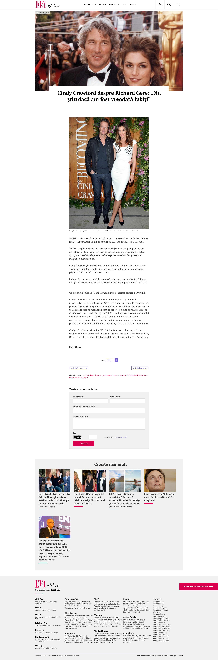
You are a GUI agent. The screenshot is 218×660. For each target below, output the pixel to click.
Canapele (141, 622)
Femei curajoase (136, 628)
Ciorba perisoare (129, 610)
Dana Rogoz (87, 620)
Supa (135, 604)
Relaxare (118, 634)
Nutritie (105, 638)
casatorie (111, 375)
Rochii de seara (105, 602)
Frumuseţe (70, 633)
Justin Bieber (74, 624)
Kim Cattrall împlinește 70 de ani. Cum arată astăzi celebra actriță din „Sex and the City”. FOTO (89, 498)
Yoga (96, 636)
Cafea (131, 604)
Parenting (127, 626)
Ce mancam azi (134, 612)
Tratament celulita (72, 642)
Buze (73, 640)
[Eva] (42, 2)
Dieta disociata (99, 640)
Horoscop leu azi (159, 634)
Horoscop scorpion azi (161, 626)
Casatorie (84, 604)
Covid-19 (141, 640)
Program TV (69, 626)
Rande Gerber (74, 377)
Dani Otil (68, 622)
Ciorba (137, 602)
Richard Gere (143, 375)
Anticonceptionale (101, 622)
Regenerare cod (121, 437)
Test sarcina (113, 622)
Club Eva (39, 599)
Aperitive (126, 608)
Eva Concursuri (42, 637)
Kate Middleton (83, 616)
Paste (133, 602)
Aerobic (110, 636)
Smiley (74, 622)
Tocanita (126, 606)
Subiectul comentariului (84, 406)
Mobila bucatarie (129, 620)
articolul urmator (140, 368)
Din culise (127, 636)
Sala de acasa (108, 642)
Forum (133, 4)
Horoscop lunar (158, 614)
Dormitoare (127, 624)
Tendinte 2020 (99, 610)
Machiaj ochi (87, 640)
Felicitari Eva (41, 623)
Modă (96, 599)
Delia (85, 622)
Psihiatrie (114, 626)
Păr (66, 636)
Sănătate (98, 615)
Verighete (97, 608)
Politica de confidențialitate (145, 656)
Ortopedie (106, 626)
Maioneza (140, 608)
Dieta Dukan (109, 634)
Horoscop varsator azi (161, 630)
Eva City (38, 645)
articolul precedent (79, 368)
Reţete (126, 599)
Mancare (126, 602)
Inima (109, 618)
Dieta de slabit (114, 638)
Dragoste (68, 602)
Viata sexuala (85, 602)
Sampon (68, 640)
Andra (80, 622)
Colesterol (118, 620)
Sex (89, 604)
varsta (105, 375)
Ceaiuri (103, 618)
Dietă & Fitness (101, 631)
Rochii (70, 636)
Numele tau (78, 396)
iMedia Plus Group (56, 656)
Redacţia (173, 656)
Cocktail (133, 606)
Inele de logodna (112, 606)
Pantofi (117, 604)
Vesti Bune (134, 640)
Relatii (67, 604)
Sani (79, 638)
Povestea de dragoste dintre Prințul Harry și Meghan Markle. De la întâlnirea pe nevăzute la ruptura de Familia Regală (54, 500)
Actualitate (128, 633)
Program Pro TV (80, 626)
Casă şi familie (129, 617)
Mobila (134, 622)
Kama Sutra (69, 606)
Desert (133, 608)
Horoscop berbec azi (160, 638)
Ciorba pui (141, 610)
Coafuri (67, 638)
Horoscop (114, 4)
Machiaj (74, 638)
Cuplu (72, 604)
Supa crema (141, 606)
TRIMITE (83, 443)
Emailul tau (115, 396)
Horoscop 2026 (158, 602)
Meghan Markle (71, 616)
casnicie (118, 375)
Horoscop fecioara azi (161, 620)
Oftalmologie (108, 624)
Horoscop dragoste (160, 608)
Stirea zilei (142, 636)
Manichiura (86, 638)
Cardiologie (98, 624)
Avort (116, 624)
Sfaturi (38, 614)
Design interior (138, 624)
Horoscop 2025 (158, 604)
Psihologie (115, 618)
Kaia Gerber (84, 377)
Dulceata (141, 604)
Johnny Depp (79, 618)
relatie (86, 375)
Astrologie (156, 612)
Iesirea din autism (134, 638)
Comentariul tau (80, 416)
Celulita (79, 640)
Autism (145, 628)
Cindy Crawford (132, 375)
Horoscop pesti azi (160, 632)
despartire (98, 375)
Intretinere (102, 636)
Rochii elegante (100, 606)
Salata (125, 604)
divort (92, 375)
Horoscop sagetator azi (161, 628)
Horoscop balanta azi (161, 636)
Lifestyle (91, 4)
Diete (96, 634)
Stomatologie (108, 620)
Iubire (77, 604)
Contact (180, 656)
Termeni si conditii (162, 656)
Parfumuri (83, 636)
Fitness (101, 634)
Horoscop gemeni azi (160, 618)
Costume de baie (107, 604)
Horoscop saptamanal (161, 640)
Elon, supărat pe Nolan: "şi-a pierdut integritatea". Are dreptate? (159, 497)
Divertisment (71, 613)
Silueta (108, 640)
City (125, 4)
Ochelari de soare (108, 608)
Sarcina (97, 618)
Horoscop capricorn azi (161, 624)
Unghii (75, 636)
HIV (100, 626)
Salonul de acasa (85, 642)
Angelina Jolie (77, 620)
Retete (102, 4)
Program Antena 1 (71, 628)
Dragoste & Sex (71, 599)
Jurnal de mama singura (140, 626)
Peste (143, 602)
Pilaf (146, 608)
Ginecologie (98, 620)
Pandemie (127, 642)
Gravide (126, 628)
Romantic (75, 602)
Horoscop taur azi (159, 622)
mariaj (124, 375)
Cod (74, 433)
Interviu (134, 636)
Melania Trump (86, 624)
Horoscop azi (157, 606)
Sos (147, 602)
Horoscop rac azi (159, 616)
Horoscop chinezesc (160, 610)
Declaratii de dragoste (82, 608)
